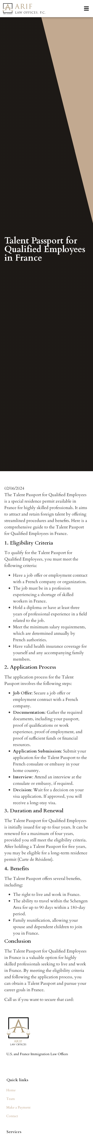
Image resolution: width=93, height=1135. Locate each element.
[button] (86, 8)
